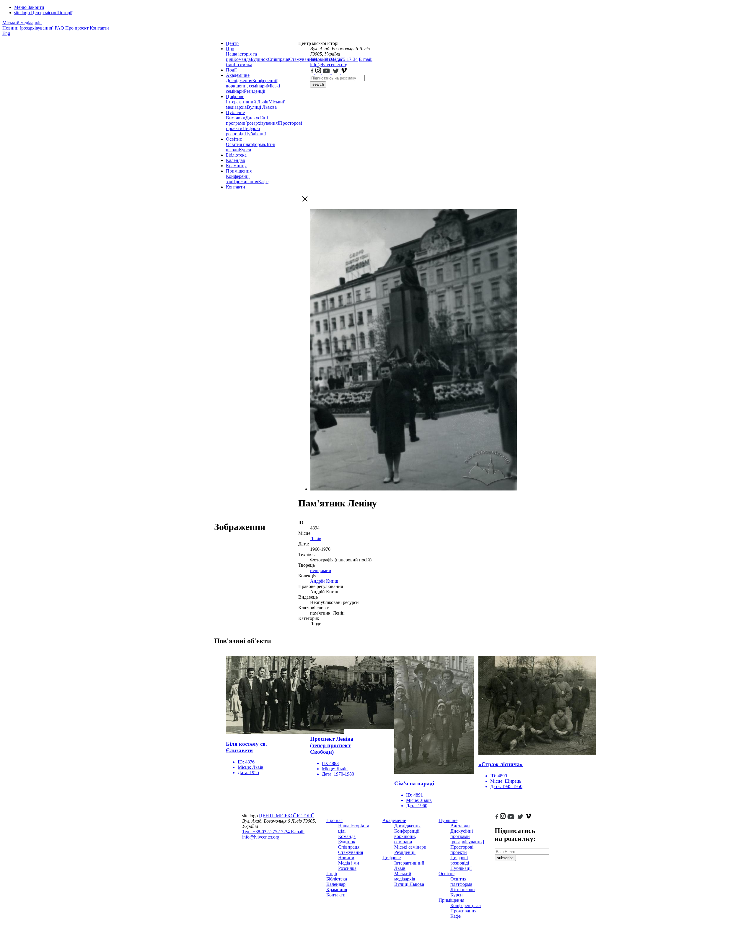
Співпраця (278, 59)
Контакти (99, 27)
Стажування (350, 852)
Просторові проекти (461, 849)
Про (230, 48)
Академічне (238, 75)
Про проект (77, 27)
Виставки (235, 117)
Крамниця (236, 165)
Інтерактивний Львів (247, 101)
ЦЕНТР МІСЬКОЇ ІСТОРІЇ (286, 815)
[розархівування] (36, 27)
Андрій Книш (324, 581)
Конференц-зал (465, 905)
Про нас (334, 820)
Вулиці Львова (262, 107)
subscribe (505, 858)
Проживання (245, 181)
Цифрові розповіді (243, 131)
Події (231, 69)
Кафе (263, 181)
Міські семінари (410, 846)
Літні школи (462, 889)
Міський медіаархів (22, 22)
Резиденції (254, 91)
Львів (315, 538)
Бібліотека (236, 154)
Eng (6, 33)
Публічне (235, 112)
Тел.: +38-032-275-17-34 (334, 59)
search (318, 84)
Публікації (255, 133)
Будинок (259, 59)
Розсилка (243, 64)
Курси (245, 149)
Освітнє (234, 139)
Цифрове (235, 96)
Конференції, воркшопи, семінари (252, 83)
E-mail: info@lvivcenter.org (341, 62)
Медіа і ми (348, 862)
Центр (232, 43)
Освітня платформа (245, 144)
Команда (242, 59)
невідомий (320, 570)
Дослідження (239, 80)
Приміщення (239, 170)
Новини (10, 27)
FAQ (59, 27)
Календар (235, 160)
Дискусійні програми (461, 833)
